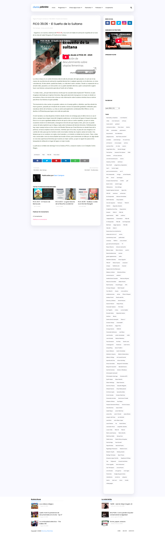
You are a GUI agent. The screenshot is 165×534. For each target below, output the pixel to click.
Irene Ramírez (109, 407)
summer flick (109, 146)
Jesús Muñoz (127, 414)
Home (119, 531)
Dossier (108, 212)
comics (126, 143)
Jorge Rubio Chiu (110, 149)
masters (108, 155)
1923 (117, 215)
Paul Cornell (118, 442)
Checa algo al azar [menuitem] (74, 7)
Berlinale (108, 225)
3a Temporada (110, 196)
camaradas (114, 130)
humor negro (115, 168)
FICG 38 (125, 225)
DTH (126, 284)
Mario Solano (119, 250)
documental (109, 133)
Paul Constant (110, 341)
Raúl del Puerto (120, 445)
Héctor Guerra (116, 262)
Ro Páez (118, 341)
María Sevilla (122, 433)
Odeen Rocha (122, 281)
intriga (119, 174)
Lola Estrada (109, 338)
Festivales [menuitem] (88, 7)
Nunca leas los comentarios (113, 231)
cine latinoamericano (112, 158)
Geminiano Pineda (123, 398)
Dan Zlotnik (109, 325)
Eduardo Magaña (121, 385)
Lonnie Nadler (124, 310)
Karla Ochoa (122, 423)
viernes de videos (110, 127)
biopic (116, 291)
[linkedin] (129, 23)
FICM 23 (119, 329)
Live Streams (123, 117)
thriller (122, 180)
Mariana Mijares (124, 278)
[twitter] (118, 23)
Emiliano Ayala (110, 392)
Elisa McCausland (121, 388)
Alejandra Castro (120, 313)
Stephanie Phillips (125, 458)
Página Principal (37, 18)
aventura (115, 193)
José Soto (108, 420)
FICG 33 (127, 202)
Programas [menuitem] (61, 7)
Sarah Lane (126, 341)
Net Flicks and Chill (121, 136)
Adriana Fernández (121, 196)
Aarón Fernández (120, 351)
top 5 (107, 168)
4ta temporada (110, 174)
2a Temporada (126, 221)
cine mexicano (115, 121)
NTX (107, 177)
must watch (109, 124)
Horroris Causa (126, 404)
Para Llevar (56, 154)
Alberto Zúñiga (110, 357)
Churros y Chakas (110, 300)
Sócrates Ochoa (121, 272)
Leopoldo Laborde (122, 426)
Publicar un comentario (40, 219)
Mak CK (117, 429)
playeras (124, 477)
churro (122, 158)
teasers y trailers (110, 161)
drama (128, 127)
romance (108, 240)
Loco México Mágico (46, 504)
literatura (118, 344)
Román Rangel (121, 149)
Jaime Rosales (127, 174)
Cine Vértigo (118, 187)
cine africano (120, 467)
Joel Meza (121, 332)
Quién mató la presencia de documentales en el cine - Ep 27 (50, 514)
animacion (45, 18)
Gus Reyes (119, 401)
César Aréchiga (110, 382)
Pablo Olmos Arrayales (121, 439)
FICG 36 (118, 221)
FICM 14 (108, 206)
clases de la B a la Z (111, 234)
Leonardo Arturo (110, 426)
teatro (108, 480)
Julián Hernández (119, 335)
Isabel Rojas (109, 411)
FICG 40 (127, 218)
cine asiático (124, 291)
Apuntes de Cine (110, 360)
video (107, 121)
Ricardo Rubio (110, 313)
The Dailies (109, 152)
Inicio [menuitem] (53, 7)
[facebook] (107, 23)
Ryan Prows (121, 455)
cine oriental (123, 240)
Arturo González (110, 363)
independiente (110, 218)
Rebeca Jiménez (110, 272)
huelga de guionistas (119, 474)
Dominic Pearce (110, 385)
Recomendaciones (111, 253)
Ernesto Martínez (120, 395)
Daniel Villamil (110, 303)
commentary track (111, 237)
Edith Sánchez (110, 199)
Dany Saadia (119, 199)
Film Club (120, 307)
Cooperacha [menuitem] (109, 7)
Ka (116, 423)
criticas (124, 121)
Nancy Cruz (120, 436)
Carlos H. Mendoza (122, 370)
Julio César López (118, 420)
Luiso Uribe (109, 429)
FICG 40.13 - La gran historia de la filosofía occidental (65, 203)
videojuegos (109, 483)
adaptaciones (110, 136)
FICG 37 (108, 262)
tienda (126, 480)
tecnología (119, 177)
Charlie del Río (119, 297)
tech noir (114, 480)
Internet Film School (120, 152)
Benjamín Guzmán (111, 366)
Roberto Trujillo (110, 452)
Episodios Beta (121, 392)
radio (120, 256)
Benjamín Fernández (122, 363)
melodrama (109, 477)
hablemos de (116, 266)
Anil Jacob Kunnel (121, 357)
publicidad (121, 237)
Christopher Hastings (112, 376)
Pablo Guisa (109, 439)
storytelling (109, 347)
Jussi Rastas (109, 423)
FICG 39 (59, 33)
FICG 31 (114, 212)
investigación (110, 344)
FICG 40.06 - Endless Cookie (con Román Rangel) (88, 203)
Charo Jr (123, 319)
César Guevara (120, 382)
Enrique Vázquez (110, 288)
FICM (129, 152)
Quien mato (109, 184)
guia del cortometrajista (112, 243)
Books (114, 316)
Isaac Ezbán (119, 407)
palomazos (123, 130)
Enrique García (110, 329)
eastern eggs (118, 184)
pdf (127, 180)
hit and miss (126, 139)
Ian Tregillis (109, 310)
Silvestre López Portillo (112, 458)
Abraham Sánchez (111, 259)
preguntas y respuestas (120, 165)
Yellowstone (109, 187)
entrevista (122, 193)
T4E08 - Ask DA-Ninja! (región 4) (121, 504)
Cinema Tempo (110, 322)
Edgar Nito (118, 325)
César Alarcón (118, 379)
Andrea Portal (109, 297)
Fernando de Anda (111, 398)
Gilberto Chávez (110, 401)
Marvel (123, 429)
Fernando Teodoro (111, 307)
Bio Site (125, 531)
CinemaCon (119, 218)
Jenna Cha (109, 414)
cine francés (109, 470)
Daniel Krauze (121, 300)
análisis (123, 215)
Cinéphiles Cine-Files (111, 209)
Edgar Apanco (117, 225)
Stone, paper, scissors (117, 522)
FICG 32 (108, 193)
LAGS (128, 335)
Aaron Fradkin (118, 347)
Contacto (131, 531)
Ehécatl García (110, 388)
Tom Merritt (109, 291)
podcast (117, 124)
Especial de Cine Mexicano (113, 269)
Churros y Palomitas (47, 531)
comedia (108, 139)
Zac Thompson (110, 467)
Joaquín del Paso (110, 417)
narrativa (117, 477)
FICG (43, 154)
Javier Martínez (119, 411)
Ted (107, 461)
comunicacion (110, 275)
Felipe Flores (120, 303)
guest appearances (111, 256)
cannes (120, 253)
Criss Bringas (119, 284)
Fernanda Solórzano (111, 332)
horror (112, 177)
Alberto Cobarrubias (123, 354)
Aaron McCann (110, 351)
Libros (116, 310)
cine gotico (118, 470)
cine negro (126, 470)
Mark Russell (121, 288)
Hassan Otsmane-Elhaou (112, 404)
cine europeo (118, 143)
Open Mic (124, 190)
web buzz (120, 161)
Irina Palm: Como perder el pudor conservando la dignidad (121, 514)
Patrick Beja (109, 442)
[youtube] (113, 23)
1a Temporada (110, 221)
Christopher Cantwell (111, 373)
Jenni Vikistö (117, 414)
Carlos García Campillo (112, 319)
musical (124, 266)
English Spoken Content (112, 190)
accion (124, 146)
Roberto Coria (123, 448)
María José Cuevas (111, 433)
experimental (109, 215)
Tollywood (113, 461)
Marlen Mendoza (120, 338)
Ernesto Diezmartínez (112, 180)
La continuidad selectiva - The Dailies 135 (50, 523)
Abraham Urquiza (111, 354)
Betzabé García (123, 366)
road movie (127, 344)
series (118, 294)
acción (127, 250)
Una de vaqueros (110, 202)
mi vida (118, 146)
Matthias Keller (110, 436)
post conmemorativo (111, 171)
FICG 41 (114, 228)
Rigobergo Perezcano (111, 448)
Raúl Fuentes (109, 284)
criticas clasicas (117, 155)
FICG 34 (121, 212)
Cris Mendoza (118, 133)
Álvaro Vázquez (127, 294)
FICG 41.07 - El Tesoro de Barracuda (41, 203)
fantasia (120, 202)
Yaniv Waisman (120, 464)
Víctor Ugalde (109, 464)
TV (122, 243)
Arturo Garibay (121, 360)
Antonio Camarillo (121, 247)
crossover (125, 262)
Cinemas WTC (123, 376)
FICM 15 (115, 240)
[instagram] (124, 23)
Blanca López (109, 250)
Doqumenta (123, 209)
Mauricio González (111, 281)
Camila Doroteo (110, 370)
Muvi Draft (109, 165)
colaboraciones (110, 294)
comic (120, 234)
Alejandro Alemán (117, 206)
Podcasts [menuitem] (98, 7)
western (118, 275)
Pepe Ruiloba (109, 445)
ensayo (108, 266)
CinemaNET (120, 322)
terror (120, 480)
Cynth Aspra (109, 379)
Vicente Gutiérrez (122, 461)
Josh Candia (109, 335)
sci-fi (121, 171)
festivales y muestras (112, 117)
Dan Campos (36, 28)
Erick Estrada (109, 395)
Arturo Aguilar (122, 259)
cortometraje (117, 139)
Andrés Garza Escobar (112, 278)
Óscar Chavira (110, 247)
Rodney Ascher (120, 452)
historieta (109, 474)
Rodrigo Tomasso (110, 455)
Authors (108, 316)
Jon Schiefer (121, 417)
